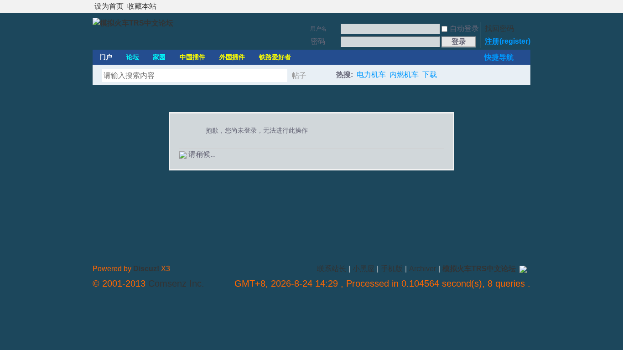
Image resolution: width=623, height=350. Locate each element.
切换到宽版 (525, 6)
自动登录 (464, 28)
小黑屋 (363, 269)
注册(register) (507, 41)
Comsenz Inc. (176, 283)
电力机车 (371, 74)
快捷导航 (499, 57)
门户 (105, 57)
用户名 (318, 29)
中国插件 (192, 57)
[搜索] (323, 75)
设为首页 (109, 6)
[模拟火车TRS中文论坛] (133, 23)
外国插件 (232, 57)
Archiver (422, 269)
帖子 (299, 75)
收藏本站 (141, 6)
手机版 (392, 269)
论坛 (132, 57)
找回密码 (499, 28)
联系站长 (331, 269)
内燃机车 (404, 74)
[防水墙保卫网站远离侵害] (523, 269)
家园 (159, 57)
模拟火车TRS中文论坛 (479, 269)
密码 (318, 41)
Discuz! (146, 269)
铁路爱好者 (275, 57)
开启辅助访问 (517, 6)
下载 (429, 74)
